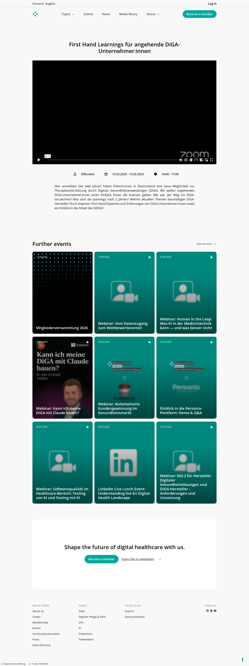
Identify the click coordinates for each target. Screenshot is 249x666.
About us (38, 611)
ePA (81, 622)
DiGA (82, 611)
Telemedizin (86, 639)
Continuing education (46, 633)
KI (80, 628)
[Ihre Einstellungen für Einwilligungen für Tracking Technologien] (242, 659)
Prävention (85, 633)
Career (36, 617)
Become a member (199, 14)
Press (35, 639)
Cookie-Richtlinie (40, 664)
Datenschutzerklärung (15, 664)
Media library (128, 14)
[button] (68, 14)
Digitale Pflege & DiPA (92, 617)
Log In (212, 4)
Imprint (129, 611)
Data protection (135, 617)
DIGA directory (41, 645)
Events (88, 14)
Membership (40, 622)
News (106, 14)
